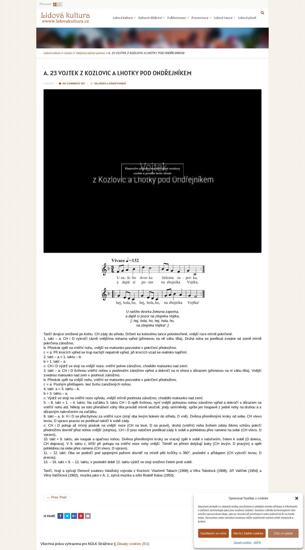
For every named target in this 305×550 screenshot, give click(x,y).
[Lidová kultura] (65, 17)
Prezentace (200, 18)
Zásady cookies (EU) (133, 544)
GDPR (257, 542)
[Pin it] (81, 516)
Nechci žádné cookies (248, 533)
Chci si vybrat (283, 533)
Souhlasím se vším (213, 533)
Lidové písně (247, 18)
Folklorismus (176, 18)
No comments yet (73, 83)
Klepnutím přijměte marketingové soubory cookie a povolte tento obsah (152, 171)
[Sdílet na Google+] (74, 516)
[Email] (88, 516)
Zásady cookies (242, 542)
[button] (297, 498)
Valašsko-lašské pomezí (110, 83)
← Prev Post (57, 497)
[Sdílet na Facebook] (60, 516)
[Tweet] (67, 516)
